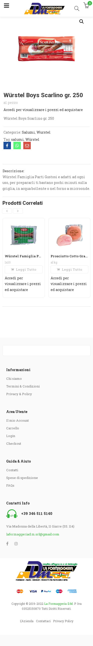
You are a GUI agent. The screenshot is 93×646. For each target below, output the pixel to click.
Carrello (12, 428)
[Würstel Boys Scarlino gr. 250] (7, 145)
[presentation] (7, 211)
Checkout (13, 443)
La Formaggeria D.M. (58, 604)
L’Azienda (26, 621)
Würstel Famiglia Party (25, 256)
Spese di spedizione (22, 477)
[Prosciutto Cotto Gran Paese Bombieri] (69, 221)
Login (10, 436)
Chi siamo (14, 378)
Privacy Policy (63, 621)
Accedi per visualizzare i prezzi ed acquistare (43, 109)
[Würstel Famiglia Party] (23, 221)
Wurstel (43, 132)
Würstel (32, 139)
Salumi (28, 132)
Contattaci (43, 621)
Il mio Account (17, 420)
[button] (81, 21)
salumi (17, 139)
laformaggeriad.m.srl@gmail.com (32, 534)
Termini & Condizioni (23, 386)
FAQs (10, 485)
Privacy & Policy (19, 394)
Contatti (12, 470)
